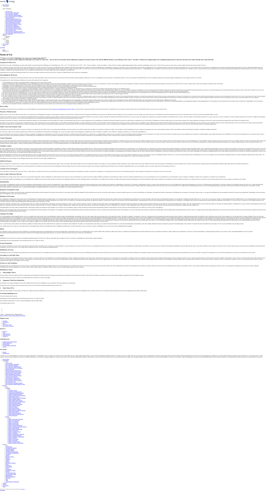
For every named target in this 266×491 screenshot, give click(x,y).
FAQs (4, 323)
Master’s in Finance (12, 438)
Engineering (8, 465)
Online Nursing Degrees (13, 408)
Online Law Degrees (12, 406)
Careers (7, 41)
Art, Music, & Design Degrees (15, 391)
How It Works (6, 4)
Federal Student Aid (7, 343)
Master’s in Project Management (15, 425)
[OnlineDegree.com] (7, 2)
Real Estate (8, 478)
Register (4, 352)
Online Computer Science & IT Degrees (17, 398)
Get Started (2, 47)
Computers (8, 459)
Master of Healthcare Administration (16, 436)
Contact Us (5, 336)
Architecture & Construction (12, 451)
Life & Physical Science (11, 474)
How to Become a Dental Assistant (13, 21)
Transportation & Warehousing (12, 481)
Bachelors (8, 36)
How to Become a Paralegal (12, 14)
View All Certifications (8, 34)
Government (8, 469)
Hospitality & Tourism (10, 470)
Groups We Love (6, 335)
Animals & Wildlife (10, 450)
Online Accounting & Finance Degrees (16, 395)
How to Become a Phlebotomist (12, 26)
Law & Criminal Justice (11, 473)
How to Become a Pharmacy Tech (13, 27)
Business (7, 458)
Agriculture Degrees (12, 390)
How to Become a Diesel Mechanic (13, 15)
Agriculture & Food (10, 449)
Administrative (9, 446)
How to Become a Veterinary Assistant (14, 31)
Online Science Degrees (13, 411)
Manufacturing (9, 475)
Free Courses (6, 44)
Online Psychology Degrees (14, 409)
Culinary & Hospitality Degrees (15, 394)
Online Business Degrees (13, 396)
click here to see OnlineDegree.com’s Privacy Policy (63, 109)
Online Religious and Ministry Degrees (16, 410)
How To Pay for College (8, 326)
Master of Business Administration (15, 443)
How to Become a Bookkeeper (12, 12)
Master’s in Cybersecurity (14, 420)
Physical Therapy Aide (11, 30)
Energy (7, 464)
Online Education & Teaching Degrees (16, 401)
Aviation (7, 455)
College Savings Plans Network (10, 341)
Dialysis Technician (10, 17)
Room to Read (6, 344)
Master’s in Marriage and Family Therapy (17, 426)
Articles (7, 40)
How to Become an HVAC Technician (14, 16)
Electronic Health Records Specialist (13, 20)
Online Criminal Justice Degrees (15, 400)
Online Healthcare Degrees (14, 405)
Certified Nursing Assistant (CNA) (13, 19)
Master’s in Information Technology (16, 434)
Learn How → (22, 489)
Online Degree (6, 353)
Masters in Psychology (13, 430)
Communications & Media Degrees (16, 393)
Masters (7, 37)
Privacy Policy (9, 315)
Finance (7, 468)
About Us (5, 331)
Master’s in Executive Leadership (15, 419)
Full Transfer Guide (7, 324)
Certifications (6, 360)
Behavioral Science (10, 456)
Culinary (7, 460)
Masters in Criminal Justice (14, 441)
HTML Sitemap (21, 315)
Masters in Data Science (13, 424)
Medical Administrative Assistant (13, 22)
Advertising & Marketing (11, 448)
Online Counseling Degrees (14, 399)
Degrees (4, 385)
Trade (7, 480)
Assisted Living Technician (11, 25)
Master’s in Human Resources (14, 435)
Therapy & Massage (12, 415)
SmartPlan (5, 321)
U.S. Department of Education (9, 345)
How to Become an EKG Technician (14, 29)
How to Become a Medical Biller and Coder (15, 32)
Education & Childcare (11, 463)
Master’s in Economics (13, 421)
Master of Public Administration (15, 429)
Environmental (9, 466)
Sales (7, 479)
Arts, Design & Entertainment (12, 453)
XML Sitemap (15, 315)
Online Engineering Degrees (14, 403)
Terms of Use (3, 315)
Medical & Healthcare (10, 476)
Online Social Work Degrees (14, 413)
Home (4, 50)
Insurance (8, 471)
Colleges (7, 42)
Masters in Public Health (13, 428)
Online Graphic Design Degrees (15, 404)
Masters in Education (13, 440)
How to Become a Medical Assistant (13, 24)
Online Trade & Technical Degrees (16, 414)
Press (4, 332)
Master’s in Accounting (13, 439)
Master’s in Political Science (14, 431)
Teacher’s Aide (9, 11)
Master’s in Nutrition (12, 433)
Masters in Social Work (13, 423)
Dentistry (8, 461)
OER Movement (6, 333)
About (4, 45)
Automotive (8, 454)
